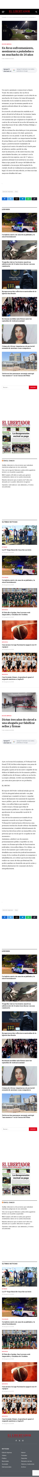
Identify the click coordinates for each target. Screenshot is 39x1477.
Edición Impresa (6, 44)
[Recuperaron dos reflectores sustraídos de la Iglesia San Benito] (19, 279)
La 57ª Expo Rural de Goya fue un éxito (16, 550)
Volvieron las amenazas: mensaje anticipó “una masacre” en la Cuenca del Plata (18, 375)
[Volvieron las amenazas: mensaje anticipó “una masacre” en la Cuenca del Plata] (19, 361)
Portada (4, 17)
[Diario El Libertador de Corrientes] (19, 11)
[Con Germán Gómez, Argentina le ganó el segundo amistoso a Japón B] (19, 662)
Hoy (16, 191)
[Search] (36, 12)
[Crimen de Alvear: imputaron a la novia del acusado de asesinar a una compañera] (19, 334)
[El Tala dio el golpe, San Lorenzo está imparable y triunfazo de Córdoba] (19, 598)
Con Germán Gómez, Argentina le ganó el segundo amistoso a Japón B (18, 678)
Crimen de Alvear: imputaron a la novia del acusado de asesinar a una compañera (18, 347)
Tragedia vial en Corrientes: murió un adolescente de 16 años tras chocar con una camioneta (18, 264)
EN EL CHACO (9, 461)
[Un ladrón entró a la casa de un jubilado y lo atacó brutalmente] (19, 222)
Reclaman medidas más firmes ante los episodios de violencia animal (17, 320)
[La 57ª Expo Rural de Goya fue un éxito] (19, 535)
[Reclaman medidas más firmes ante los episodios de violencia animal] (19, 306)
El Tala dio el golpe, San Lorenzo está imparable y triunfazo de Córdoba (16, 613)
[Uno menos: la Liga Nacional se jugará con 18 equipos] (19, 630)
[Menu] (3, 12)
